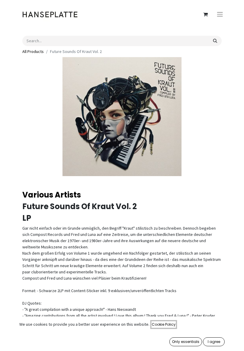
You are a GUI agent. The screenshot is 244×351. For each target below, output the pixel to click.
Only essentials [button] (185, 341)
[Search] (215, 41)
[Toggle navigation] (220, 14)
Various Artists (51, 194)
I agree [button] (214, 341)
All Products (33, 51)
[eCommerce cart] (205, 14)
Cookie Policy (164, 324)
